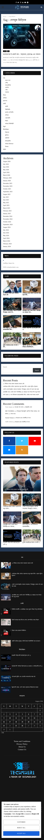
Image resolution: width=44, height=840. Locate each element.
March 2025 (6, 208)
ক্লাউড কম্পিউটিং (9, 112)
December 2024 (7, 216)
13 (28, 718)
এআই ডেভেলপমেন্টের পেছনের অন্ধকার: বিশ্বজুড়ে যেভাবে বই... (12, 311)
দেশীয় (6, 83)
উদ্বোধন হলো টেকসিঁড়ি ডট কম (23, 418)
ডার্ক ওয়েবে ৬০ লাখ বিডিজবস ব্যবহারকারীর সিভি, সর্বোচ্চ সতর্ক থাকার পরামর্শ (21, 394)
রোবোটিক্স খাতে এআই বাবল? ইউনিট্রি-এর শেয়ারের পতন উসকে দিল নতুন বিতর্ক (21, 392)
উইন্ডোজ (7, 132)
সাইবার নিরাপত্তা (9, 143)
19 (22, 722)
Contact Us (22, 749)
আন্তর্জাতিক (8, 85)
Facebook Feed (11, 356)
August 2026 (6, 161)
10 (10, 718)
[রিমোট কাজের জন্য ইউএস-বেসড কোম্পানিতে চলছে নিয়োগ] (6, 622)
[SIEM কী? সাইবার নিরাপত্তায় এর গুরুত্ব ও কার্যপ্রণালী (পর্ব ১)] (6, 668)
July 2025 (6, 197)
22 (40, 722)
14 (34, 718)
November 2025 (7, 186)
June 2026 (6, 167)
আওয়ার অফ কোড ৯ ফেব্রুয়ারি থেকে (23, 407)
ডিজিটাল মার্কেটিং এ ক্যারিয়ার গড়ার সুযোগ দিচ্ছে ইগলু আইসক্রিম (27, 609)
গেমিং (6, 90)
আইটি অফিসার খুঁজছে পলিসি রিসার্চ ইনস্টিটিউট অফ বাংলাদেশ (26, 641)
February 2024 (7, 244)
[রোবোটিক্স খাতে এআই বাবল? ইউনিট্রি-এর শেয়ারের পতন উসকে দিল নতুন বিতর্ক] (32, 304)
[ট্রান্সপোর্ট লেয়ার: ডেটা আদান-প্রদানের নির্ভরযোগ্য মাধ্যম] (6, 689)
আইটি (6, 106)
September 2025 (7, 191)
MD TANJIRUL (10, 411)
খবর (8, 51)
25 (16, 726)
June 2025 (6, 200)
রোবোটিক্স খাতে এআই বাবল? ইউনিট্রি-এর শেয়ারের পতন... (32, 311)
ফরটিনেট (7, 138)
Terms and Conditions (22, 741)
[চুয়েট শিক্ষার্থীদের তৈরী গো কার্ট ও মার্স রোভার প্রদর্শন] (12, 338)
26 (22, 726)
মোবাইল (7, 87)
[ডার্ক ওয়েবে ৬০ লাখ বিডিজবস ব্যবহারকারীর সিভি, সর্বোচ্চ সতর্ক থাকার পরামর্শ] (12, 321)
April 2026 (6, 172)
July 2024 (6, 230)
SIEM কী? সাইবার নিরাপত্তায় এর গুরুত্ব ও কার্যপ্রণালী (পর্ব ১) (27, 666)
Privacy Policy (22, 744)
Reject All (21, 828)
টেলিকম (5, 98)
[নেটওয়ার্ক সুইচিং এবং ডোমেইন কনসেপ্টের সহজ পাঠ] (6, 679)
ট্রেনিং (4, 149)
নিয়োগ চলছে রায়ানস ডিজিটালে (19, 630)
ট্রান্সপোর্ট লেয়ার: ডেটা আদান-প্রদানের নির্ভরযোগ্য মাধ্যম (25, 687)
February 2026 (7, 178)
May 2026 (6, 169)
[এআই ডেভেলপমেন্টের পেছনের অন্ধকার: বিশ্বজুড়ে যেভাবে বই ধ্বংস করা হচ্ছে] (12, 304)
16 (4, 722)
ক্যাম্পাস (5, 100)
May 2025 (6, 202)
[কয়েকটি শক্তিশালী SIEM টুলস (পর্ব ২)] (32, 321)
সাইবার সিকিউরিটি (9, 123)
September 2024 (7, 224)
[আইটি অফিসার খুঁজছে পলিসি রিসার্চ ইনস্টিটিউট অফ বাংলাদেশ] (6, 643)
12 (22, 718)
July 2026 (6, 164)
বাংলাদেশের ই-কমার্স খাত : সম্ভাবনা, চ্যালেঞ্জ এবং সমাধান (21, 54)
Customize (21, 822)
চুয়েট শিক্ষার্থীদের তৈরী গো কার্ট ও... (32, 542)
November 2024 (7, 219)
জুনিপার (6, 135)
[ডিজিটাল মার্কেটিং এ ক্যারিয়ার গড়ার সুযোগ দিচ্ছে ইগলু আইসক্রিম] (6, 611)
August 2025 (6, 194)
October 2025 (7, 189)
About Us (22, 747)
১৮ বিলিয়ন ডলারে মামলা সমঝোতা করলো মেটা (13, 383)
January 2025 (7, 213)
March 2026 (6, 175)
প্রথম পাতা (7, 80)
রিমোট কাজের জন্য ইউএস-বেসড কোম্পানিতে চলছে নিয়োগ (25, 619)
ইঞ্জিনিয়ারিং (7, 109)
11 (16, 718)
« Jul (2, 732)
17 (10, 722)
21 (34, 722)
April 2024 (6, 238)
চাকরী (4, 103)
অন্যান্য (5, 51)
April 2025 (6, 205)
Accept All (21, 833)
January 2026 (7, 180)
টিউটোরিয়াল (6, 129)
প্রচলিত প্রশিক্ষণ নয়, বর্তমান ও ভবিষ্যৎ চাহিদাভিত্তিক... (30, 346)
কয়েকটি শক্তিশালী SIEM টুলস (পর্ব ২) (21, 655)
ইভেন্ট (4, 126)
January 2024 (7, 246)
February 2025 (7, 211)
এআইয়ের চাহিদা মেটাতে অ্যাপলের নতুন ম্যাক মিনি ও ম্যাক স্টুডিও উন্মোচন (20, 386)
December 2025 (7, 183)
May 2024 (6, 235)
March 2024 (6, 241)
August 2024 (6, 227)
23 (4, 726)
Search (5, 367)
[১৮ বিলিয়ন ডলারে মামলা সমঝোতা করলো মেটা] (12, 286)
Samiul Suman (9, 418)
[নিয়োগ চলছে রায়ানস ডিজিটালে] (6, 633)
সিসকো (6, 146)
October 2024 (7, 222)
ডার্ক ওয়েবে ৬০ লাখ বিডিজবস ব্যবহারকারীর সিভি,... (10, 328)
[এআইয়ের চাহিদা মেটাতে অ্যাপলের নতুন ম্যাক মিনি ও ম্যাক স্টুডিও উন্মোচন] (32, 286)
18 (16, 722)
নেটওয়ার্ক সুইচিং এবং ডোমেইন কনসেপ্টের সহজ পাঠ (23, 676)
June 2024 (6, 233)
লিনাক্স (6, 120)
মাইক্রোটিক (8, 141)
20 (28, 722)
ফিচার (4, 95)
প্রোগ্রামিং (7, 118)
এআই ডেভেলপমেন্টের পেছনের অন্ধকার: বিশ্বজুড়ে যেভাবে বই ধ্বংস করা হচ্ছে (21, 389)
